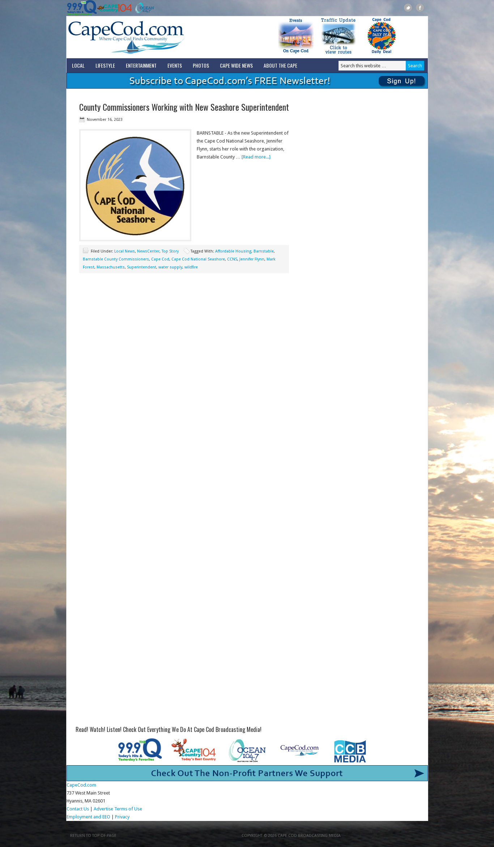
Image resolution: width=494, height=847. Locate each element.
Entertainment (141, 65)
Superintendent (141, 267)
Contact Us (78, 809)
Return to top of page (93, 835)
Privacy (123, 817)
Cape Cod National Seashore (198, 259)
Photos (201, 65)
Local (78, 65)
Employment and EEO (88, 817)
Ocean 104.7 (143, 8)
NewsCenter (148, 251)
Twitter (408, 8)
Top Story (170, 251)
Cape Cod (160, 259)
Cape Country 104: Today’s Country (114, 8)
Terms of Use (128, 809)
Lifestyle (105, 65)
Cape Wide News (236, 65)
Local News (124, 251)
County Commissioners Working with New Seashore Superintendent (184, 106)
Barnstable (264, 251)
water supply (170, 267)
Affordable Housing (233, 251)
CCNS (232, 259)
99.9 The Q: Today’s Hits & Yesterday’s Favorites (82, 8)
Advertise (103, 809)
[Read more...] (256, 157)
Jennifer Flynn (251, 259)
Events (174, 65)
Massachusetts (111, 267)
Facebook (420, 8)
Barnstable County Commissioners (116, 259)
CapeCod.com (158, 37)
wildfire (191, 267)
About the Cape (280, 65)
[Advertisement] (184, 338)
